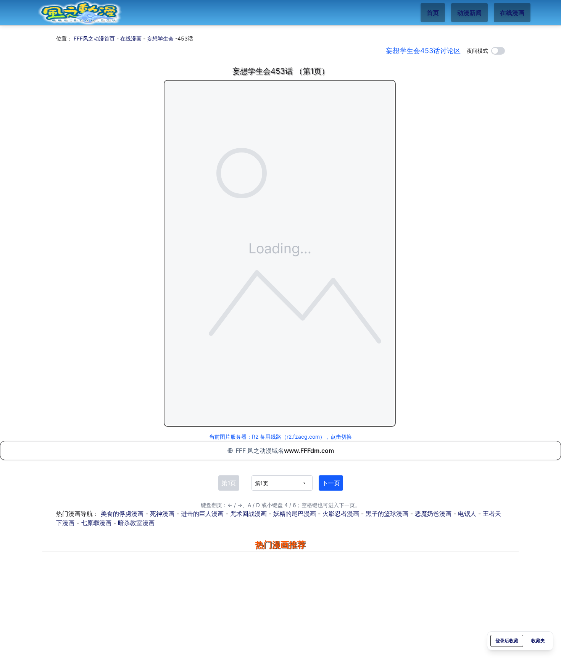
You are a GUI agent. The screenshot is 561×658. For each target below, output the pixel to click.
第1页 (228, 483)
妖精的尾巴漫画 (294, 513)
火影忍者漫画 (340, 513)
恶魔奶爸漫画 (433, 513)
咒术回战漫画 (248, 513)
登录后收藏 (506, 640)
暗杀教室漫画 (136, 523)
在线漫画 (512, 12)
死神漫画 (162, 513)
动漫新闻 (469, 12)
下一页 (331, 483)
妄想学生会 (160, 38)
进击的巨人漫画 (202, 513)
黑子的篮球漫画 (387, 513)
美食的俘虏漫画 (122, 513)
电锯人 (467, 513)
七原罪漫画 (96, 523)
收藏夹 (538, 640)
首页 (433, 12)
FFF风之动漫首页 (94, 38)
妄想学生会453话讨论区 (423, 51)
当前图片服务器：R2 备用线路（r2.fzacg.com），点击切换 (280, 436)
